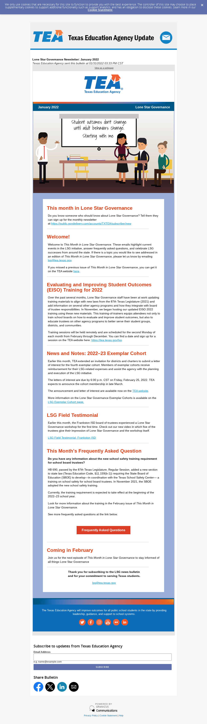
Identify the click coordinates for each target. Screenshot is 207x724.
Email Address (42, 652)
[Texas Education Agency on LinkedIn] (124, 624)
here (76, 271)
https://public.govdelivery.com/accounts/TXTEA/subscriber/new (91, 223)
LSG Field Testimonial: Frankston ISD (72, 437)
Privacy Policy (91, 715)
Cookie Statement (100, 10)
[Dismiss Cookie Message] (202, 4)
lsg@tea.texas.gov (59, 260)
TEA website (140, 390)
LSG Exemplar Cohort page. (66, 402)
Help (121, 715)
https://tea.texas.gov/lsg (106, 340)
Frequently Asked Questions (103, 530)
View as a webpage (104, 68)
